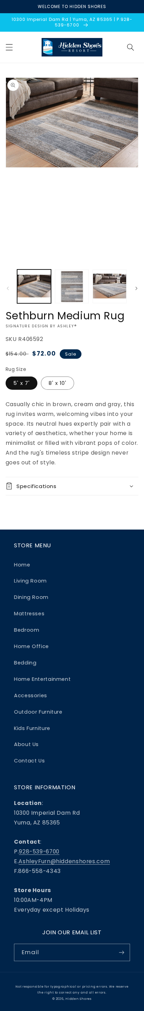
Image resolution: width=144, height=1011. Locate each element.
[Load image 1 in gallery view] (34, 286)
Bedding (25, 662)
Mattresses (29, 613)
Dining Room (31, 597)
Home (22, 564)
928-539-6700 (39, 851)
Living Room (30, 580)
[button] (9, 47)
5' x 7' (21, 383)
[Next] (136, 288)
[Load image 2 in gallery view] (72, 286)
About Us (26, 744)
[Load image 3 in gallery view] (110, 286)
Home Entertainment (42, 679)
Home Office (31, 646)
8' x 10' (57, 383)
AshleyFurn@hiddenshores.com (64, 861)
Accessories (30, 695)
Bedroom (26, 629)
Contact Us (29, 760)
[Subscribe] (122, 952)
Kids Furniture (32, 728)
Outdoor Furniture (38, 711)
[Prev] (7, 288)
